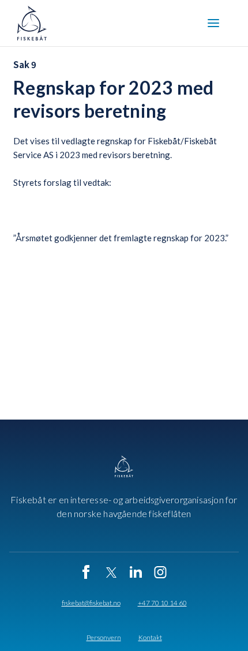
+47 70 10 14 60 (162, 603)
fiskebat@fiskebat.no (91, 603)
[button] (213, 23)
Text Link (33, 306)
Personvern (104, 637)
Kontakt (150, 637)
